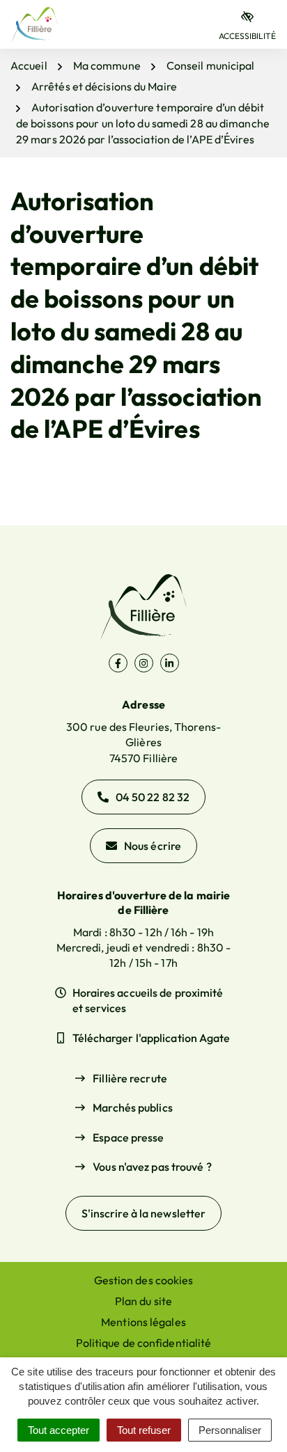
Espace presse (128, 1137)
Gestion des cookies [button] (144, 1280)
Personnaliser (230, 1430)
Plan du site (143, 1301)
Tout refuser (144, 1430)
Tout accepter (58, 1430)
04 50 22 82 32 (152, 797)
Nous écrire (152, 846)
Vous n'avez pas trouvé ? (152, 1167)
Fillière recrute (130, 1078)
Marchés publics (133, 1107)
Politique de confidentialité (144, 1343)
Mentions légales (143, 1322)
